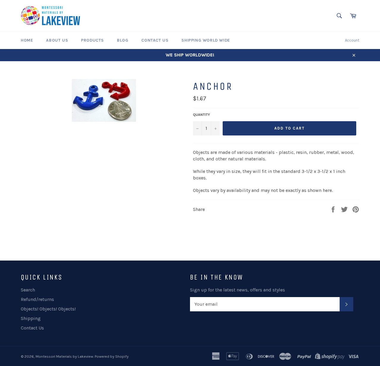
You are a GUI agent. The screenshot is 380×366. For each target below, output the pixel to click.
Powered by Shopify (112, 356)
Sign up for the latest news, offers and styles (237, 290)
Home (27, 40)
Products (92, 40)
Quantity (201, 115)
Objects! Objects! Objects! (48, 309)
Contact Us (154, 40)
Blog (122, 40)
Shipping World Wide (205, 40)
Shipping (31, 318)
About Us (57, 40)
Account (352, 40)
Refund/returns (37, 299)
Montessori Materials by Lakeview (64, 356)
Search (28, 290)
